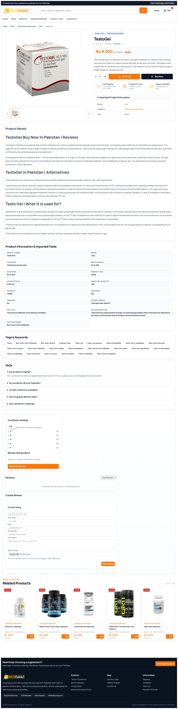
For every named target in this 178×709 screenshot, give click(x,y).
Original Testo (65, 343)
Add (30, 636)
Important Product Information (114, 97)
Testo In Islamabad (15, 354)
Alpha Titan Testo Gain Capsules (53, 626)
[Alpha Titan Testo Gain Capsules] (54, 604)
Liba (40, 26)
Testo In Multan (67, 354)
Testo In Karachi (33, 354)
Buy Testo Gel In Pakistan (26, 343)
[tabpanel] (89, 492)
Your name (12, 518)
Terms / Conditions (78, 679)
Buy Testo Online (48, 343)
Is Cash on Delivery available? (23, 390)
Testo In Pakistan (85, 354)
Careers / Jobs (56, 19)
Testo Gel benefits (113, 343)
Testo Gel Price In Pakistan (98, 348)
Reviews (108, 44)
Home (5, 19)
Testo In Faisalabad (161, 348)
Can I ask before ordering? (22, 403)
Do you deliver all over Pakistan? (25, 383)
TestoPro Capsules (13, 626)
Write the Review (17, 466)
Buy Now (159, 76)
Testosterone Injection (84, 626)
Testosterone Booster (26, 26)
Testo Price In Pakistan (106, 354)
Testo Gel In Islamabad (134, 343)
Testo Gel (79, 343)
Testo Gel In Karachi (156, 343)
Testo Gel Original (56, 348)
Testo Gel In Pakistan (36, 348)
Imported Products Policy (81, 689)
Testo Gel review (120, 348)
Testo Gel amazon (94, 343)
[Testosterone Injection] (89, 604)
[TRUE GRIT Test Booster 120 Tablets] (123, 604)
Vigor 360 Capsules (152, 626)
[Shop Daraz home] (16, 10)
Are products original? (20, 372)
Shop (156, 10)
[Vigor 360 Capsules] (158, 604)
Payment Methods (39, 19)
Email (10, 524)
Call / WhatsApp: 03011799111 (162, 3)
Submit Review (108, 564)
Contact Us (71, 19)
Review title (12, 531)
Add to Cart (126, 77)
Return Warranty (77, 683)
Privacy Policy (76, 686)
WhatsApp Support (165, 664)
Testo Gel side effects (140, 348)
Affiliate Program (113, 683)
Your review (12, 538)
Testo (9, 343)
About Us (23, 19)
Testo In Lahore (50, 354)
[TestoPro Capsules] (19, 604)
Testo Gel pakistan (75, 348)
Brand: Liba (99, 33)
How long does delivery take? (23, 397)
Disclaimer (147, 683)
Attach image (13, 550)
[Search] (143, 11)
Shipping (146, 679)
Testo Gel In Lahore (15, 348)
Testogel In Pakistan (14, 145)
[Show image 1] (15, 113)
